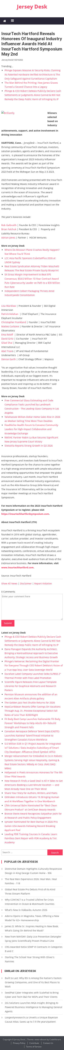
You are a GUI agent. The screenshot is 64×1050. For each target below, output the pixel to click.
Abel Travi (6, 351)
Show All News (9, 583)
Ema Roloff (7, 334)
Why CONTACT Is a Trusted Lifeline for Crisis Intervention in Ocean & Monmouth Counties (29, 901)
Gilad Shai (6, 342)
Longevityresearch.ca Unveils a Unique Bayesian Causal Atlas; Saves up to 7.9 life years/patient (31, 1019)
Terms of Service (34, 1046)
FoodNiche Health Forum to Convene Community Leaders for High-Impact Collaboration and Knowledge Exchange (31, 429)
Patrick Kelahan (9, 314)
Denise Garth (8, 359)
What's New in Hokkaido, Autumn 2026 (26, 910)
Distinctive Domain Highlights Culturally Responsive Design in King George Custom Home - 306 (33, 871)
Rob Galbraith (9, 225)
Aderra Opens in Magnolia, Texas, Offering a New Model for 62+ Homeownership (32, 918)
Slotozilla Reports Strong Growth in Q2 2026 (29, 445)
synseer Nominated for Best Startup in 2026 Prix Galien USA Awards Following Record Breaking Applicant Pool (31, 825)
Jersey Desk (32, 6)
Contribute (34, 1043)
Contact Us (48, 1043)
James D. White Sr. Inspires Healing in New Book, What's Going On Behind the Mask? (31, 928)
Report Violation (43, 583)
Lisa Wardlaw (8, 305)
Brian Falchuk (8, 229)
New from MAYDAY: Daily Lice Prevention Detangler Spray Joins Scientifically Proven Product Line (33, 938)
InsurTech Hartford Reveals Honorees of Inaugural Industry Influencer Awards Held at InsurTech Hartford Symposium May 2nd (31, 44)
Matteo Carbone (10, 326)
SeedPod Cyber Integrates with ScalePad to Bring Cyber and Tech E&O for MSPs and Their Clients (32, 994)
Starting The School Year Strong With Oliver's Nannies (29, 959)
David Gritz (7, 338)
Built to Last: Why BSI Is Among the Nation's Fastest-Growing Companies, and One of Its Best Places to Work (33, 982)
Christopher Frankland (13, 322)
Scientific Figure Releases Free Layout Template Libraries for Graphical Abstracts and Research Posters (31, 686)
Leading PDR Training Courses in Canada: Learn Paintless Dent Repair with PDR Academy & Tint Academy (31, 838)
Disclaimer (26, 583)
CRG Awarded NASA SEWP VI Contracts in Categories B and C (33, 949)
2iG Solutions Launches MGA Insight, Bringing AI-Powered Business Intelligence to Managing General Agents (33, 1007)
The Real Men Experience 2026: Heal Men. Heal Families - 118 (31, 881)
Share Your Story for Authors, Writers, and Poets (31, 793)
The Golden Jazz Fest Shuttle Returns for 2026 (30, 702)
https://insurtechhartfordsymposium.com (25, 513)
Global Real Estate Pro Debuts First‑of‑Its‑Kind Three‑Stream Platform (30, 891)
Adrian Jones (8, 237)
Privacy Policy (19, 1043)
